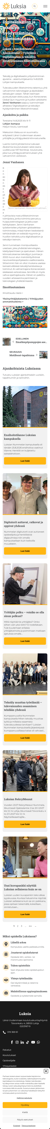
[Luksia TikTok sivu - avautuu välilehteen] (27, 1040)
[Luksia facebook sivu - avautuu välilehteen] (12, 1040)
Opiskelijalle (9, 1060)
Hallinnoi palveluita (24, 1098)
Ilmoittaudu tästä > (13, 293)
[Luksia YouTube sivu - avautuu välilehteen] (33, 1040)
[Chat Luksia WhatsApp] (38, 1040)
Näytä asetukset (25, 1119)
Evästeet (16, 1126)
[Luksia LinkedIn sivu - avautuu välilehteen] (22, 1040)
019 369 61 (12, 1032)
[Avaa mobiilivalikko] (45, 6)
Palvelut (7, 1050)
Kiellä (25, 1112)
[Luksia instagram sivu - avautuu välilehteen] (17, 1040)
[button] (46, 1071)
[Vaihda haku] (34, 6)
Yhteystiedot (10, 1066)
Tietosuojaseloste (28, 1126)
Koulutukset (9, 1055)
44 (30, 926)
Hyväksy (25, 1105)
